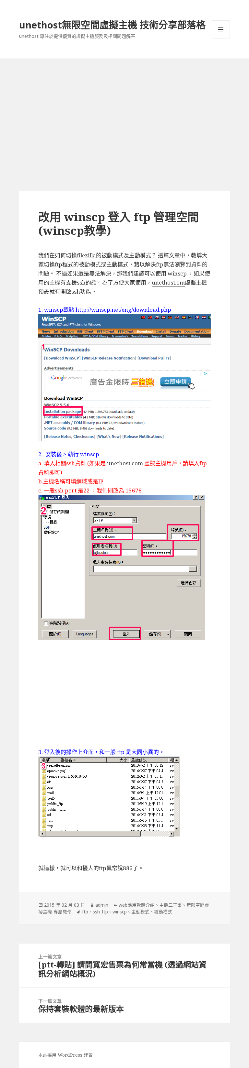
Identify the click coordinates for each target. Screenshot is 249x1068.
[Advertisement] (124, 107)
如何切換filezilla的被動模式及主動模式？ (106, 255)
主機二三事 (170, 905)
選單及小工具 (221, 29)
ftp (85, 912)
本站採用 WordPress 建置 (65, 1055)
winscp (120, 912)
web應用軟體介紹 (137, 905)
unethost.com (125, 463)
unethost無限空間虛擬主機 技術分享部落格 (112, 24)
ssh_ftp (100, 912)
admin (101, 905)
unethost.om (168, 282)
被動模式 (163, 912)
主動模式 (140, 912)
